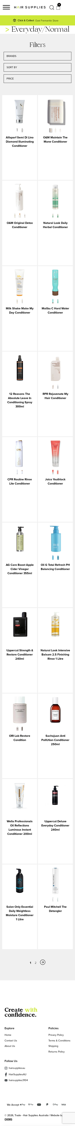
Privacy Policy (56, 1035)
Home (8, 1035)
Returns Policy (56, 1051)
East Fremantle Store (38, 20)
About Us (10, 1046)
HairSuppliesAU (17, 1074)
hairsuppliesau (17, 1068)
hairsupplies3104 (18, 1080)
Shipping (53, 1046)
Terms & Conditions (59, 1040)
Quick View (19, 112)
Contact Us (11, 1040)
